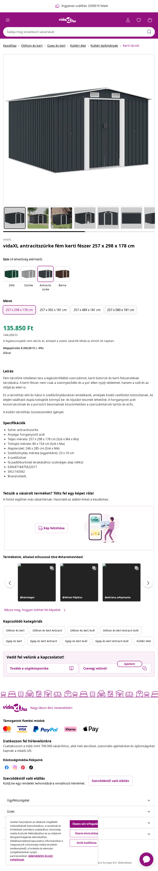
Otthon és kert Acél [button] (82, 630)
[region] (52, 840)
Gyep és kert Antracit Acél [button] (112, 641)
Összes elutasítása (86, 833)
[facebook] (7, 767)
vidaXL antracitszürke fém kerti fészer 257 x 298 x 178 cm (69, 245)
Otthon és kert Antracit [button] (47, 630)
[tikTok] (31, 767)
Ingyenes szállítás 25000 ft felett (84, 6)
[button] (11, 279)
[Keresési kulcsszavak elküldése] (149, 32)
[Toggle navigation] (7, 20)
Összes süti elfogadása (86, 824)
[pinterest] (23, 767)
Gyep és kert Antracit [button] (43, 641)
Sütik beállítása (87, 843)
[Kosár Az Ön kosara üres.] (150, 20)
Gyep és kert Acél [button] (76, 641)
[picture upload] (101, 528)
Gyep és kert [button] (14, 641)
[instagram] (15, 767)
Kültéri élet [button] (144, 641)
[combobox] (79, 32)
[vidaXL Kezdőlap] (67, 20)
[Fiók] (128, 20)
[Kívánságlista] (139, 20)
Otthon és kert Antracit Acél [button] (121, 630)
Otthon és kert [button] (15, 630)
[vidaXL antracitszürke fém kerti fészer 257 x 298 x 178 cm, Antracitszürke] (79, 130)
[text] (18, 329)
